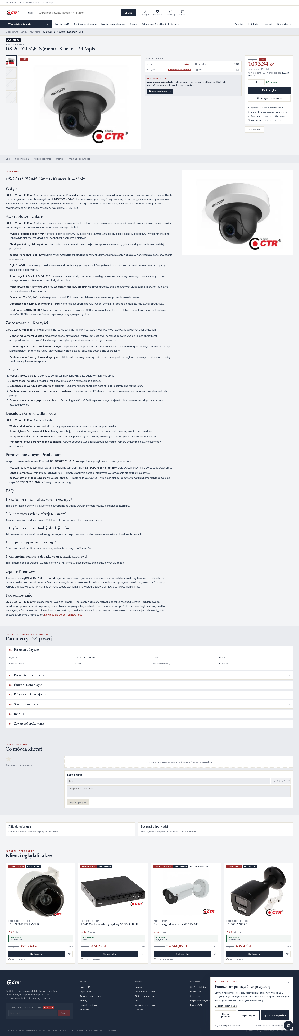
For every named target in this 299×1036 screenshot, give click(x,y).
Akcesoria (85, 1009)
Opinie (59, 158)
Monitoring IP (62, 24)
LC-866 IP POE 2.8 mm (239, 924)
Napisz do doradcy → (160, 91)
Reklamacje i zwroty (145, 991)
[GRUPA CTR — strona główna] (13, 12)
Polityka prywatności (265, 1030)
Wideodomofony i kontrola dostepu (160, 24)
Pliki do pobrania (42, 158)
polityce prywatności (231, 1025)
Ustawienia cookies (285, 1030)
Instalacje (253, 24)
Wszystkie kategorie (28, 24)
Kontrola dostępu (88, 1005)
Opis (8, 158)
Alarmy (133, 24)
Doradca (139, 1009)
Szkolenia (195, 996)
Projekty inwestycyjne (200, 1000)
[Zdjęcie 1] (11, 60)
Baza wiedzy (284, 24)
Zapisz (64, 1013)
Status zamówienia (144, 996)
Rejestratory (86, 991)
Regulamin (248, 1030)
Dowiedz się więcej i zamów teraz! (63, 614)
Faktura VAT (196, 1005)
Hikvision (186, 64)
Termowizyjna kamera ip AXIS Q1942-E (176, 924)
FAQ (137, 1000)
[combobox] (78, 12)
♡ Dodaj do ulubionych (269, 98)
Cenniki (239, 24)
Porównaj (254, 129)
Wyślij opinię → (78, 802)
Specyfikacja (22, 158)
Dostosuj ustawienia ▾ (226, 1006)
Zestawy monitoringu (85, 24)
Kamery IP (85, 987)
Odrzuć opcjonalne (225, 1015)
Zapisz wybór (249, 1015)
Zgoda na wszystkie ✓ (275, 1015)
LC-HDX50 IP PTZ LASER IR (23, 924)
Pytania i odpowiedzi (79, 158)
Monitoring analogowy (113, 24)
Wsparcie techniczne (145, 1005)
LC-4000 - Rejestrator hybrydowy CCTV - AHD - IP (109, 924)
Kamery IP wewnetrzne (30, 32)
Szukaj (128, 12)
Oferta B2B (195, 991)
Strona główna (12, 32)
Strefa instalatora (198, 987)
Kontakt (268, 24)
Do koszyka (269, 90)
